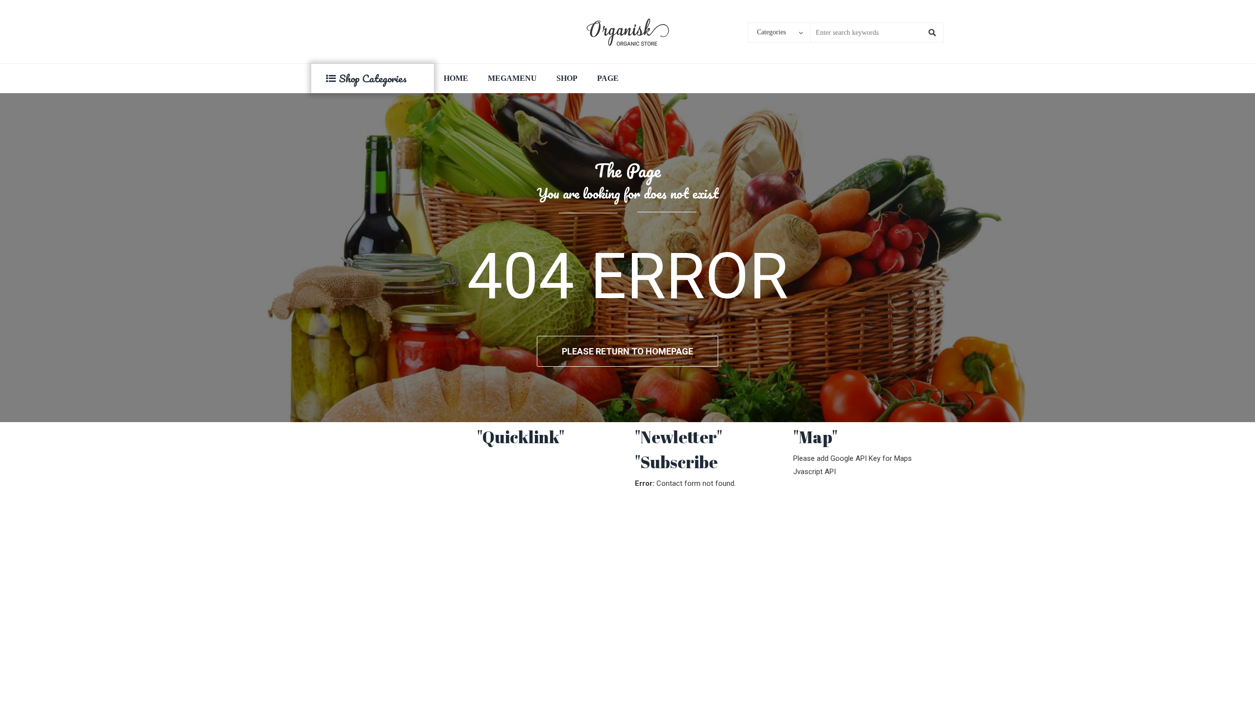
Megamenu (512, 78)
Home (456, 78)
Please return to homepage (627, 351)
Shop (566, 78)
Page (608, 78)
